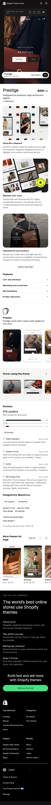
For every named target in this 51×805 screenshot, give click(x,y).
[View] (12, 387)
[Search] (41, 3)
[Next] (46, 374)
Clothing (6, 717)
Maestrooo (9, 101)
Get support (9, 502)
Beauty (6, 721)
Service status (32, 758)
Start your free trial (25, 688)
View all (32, 538)
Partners (29, 749)
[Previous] (40, 374)
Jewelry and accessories (13, 725)
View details (8, 511)
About (28, 745)
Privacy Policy (8, 783)
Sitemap (6, 794)
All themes (23, 502)
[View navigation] (46, 3)
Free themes (31, 721)
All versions (20, 511)
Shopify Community (11, 753)
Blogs (5, 758)
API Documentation (11, 749)
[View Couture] (33, 345)
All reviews (8, 432)
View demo (35, 75)
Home (5, 730)
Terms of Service (10, 777)
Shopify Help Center (11, 745)
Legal (28, 753)
